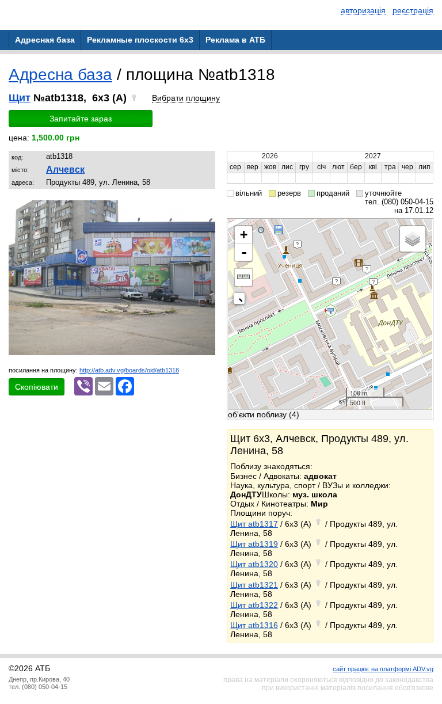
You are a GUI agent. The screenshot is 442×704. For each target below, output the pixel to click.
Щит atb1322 (254, 605)
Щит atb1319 (254, 544)
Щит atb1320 (254, 564)
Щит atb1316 (254, 625)
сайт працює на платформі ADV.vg (383, 668)
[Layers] (412, 239)
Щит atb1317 (254, 523)
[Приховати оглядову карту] (241, 300)
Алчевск (65, 169)
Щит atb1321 (254, 584)
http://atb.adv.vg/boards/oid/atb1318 (129, 370)
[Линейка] (243, 277)
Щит (20, 98)
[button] (205, 210)
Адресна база (60, 74)
